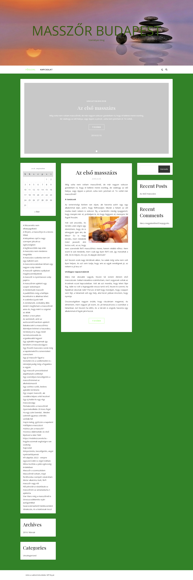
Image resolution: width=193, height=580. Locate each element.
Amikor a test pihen (31, 315)
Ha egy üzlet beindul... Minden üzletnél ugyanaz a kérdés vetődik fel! (36, 415)
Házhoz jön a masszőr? (33, 428)
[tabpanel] (96, 118)
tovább (96, 127)
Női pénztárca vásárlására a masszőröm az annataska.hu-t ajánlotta (36, 489)
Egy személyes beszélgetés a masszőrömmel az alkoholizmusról (36, 380)
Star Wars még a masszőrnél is (37, 496)
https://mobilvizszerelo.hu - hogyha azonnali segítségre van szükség (37, 441)
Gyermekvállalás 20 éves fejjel (37, 409)
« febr (37, 211)
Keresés (164, 169)
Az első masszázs (96, 108)
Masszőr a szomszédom (34, 470)
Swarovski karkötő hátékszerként (38, 506)
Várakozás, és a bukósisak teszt (37, 509)
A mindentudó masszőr (33, 289)
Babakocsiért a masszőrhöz (35, 325)
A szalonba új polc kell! (33, 299)
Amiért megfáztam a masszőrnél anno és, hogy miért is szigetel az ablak (38, 309)
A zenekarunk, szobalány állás (36, 302)
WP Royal (50, 575)
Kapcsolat (46, 69)
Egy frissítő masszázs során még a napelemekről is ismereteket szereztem (38, 351)
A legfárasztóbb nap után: (34, 248)
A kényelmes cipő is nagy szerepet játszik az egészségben (34, 241)
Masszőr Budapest (96, 30)
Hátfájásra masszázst (33, 425)
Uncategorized (96, 101)
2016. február (29, 532)
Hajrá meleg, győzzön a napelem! (38, 422)
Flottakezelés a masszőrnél (35, 406)
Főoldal (31, 69)
